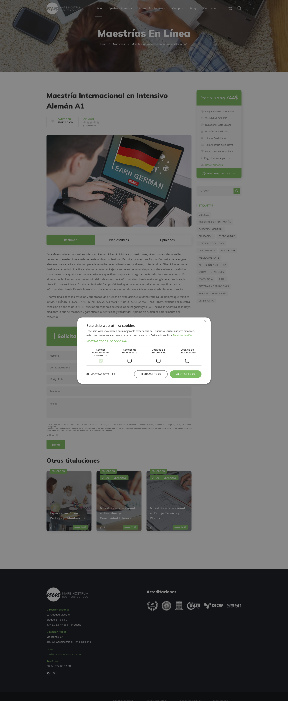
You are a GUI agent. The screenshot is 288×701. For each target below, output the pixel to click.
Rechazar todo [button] (151, 373)
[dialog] (144, 350)
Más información (182, 335)
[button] (144, 341)
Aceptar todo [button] (185, 373)
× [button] (205, 321)
